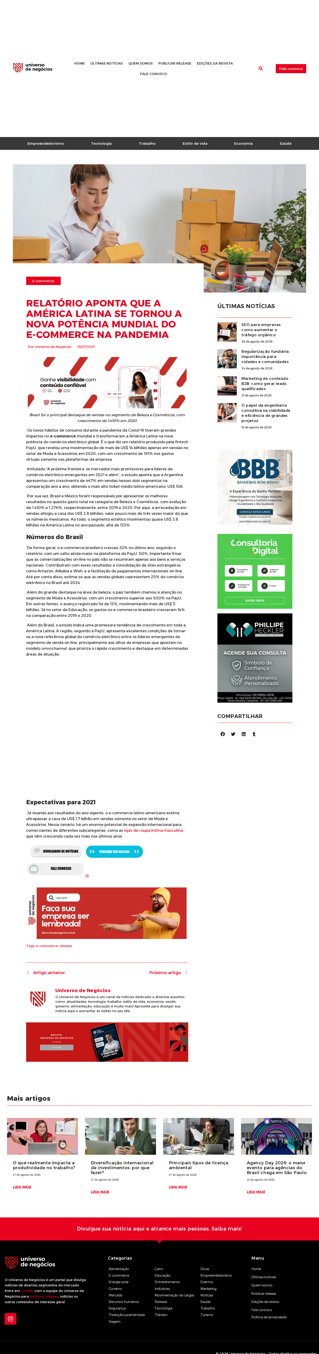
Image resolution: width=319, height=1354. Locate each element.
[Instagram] (10, 1319)
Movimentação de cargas (174, 1295)
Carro (159, 1269)
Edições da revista (215, 63)
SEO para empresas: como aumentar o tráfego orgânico (261, 330)
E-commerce (119, 1275)
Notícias (206, 1295)
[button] (260, 68)
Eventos (206, 1282)
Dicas (204, 1269)
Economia (243, 143)
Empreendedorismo (46, 143)
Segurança (117, 1308)
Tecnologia (101, 143)
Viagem (115, 1322)
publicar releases (44, 1296)
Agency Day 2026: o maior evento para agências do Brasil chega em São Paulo (277, 1167)
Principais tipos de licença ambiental (198, 1165)
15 (87, 876)
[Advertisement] (107, 693)
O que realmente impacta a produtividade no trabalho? (44, 1165)
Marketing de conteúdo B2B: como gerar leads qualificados (264, 383)
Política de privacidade (269, 1317)
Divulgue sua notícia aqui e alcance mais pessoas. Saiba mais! (159, 1229)
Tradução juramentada (127, 1315)
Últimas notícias (106, 63)
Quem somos (140, 63)
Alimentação (119, 1269)
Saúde (285, 143)
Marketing (208, 1289)
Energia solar (119, 1282)
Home (79, 63)
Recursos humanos (124, 1302)
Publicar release (174, 63)
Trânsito (161, 1315)
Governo (115, 1289)
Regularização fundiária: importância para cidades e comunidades (265, 356)
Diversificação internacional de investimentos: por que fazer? (122, 1167)
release (66, 946)
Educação (162, 1275)
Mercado (116, 1295)
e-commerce (47, 946)
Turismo (206, 1315)
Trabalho (147, 143)
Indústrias (162, 1289)
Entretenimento (167, 1282)
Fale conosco (153, 74)
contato (27, 1291)
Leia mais (22, 1187)
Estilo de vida (195, 143)
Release (161, 1302)
